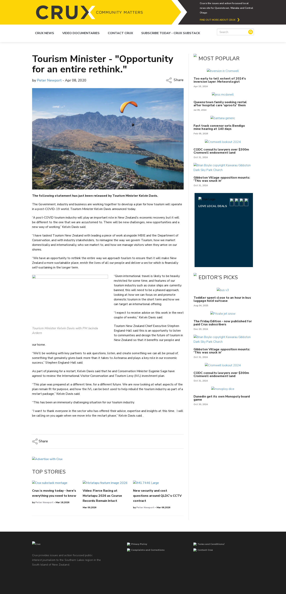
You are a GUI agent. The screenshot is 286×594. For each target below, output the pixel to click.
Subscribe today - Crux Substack (170, 33)
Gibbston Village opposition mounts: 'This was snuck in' (222, 179)
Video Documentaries (81, 33)
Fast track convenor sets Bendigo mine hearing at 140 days (219, 127)
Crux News (44, 33)
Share (178, 80)
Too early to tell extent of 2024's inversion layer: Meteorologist (220, 80)
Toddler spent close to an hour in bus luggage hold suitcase (222, 299)
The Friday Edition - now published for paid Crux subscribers (223, 323)
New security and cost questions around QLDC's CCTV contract (157, 496)
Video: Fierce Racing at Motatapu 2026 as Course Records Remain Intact (102, 496)
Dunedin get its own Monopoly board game (222, 398)
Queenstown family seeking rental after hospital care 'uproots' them (220, 104)
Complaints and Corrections (148, 550)
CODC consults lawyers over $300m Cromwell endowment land (221, 151)
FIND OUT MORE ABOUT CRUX (217, 19)
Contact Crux (120, 33)
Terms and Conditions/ (211, 544)
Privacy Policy (139, 544)
